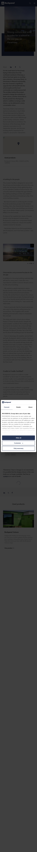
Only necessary (18, 448)
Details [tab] (18, 407)
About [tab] (30, 407)
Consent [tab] (6, 407)
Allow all (18, 438)
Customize (17, 443)
